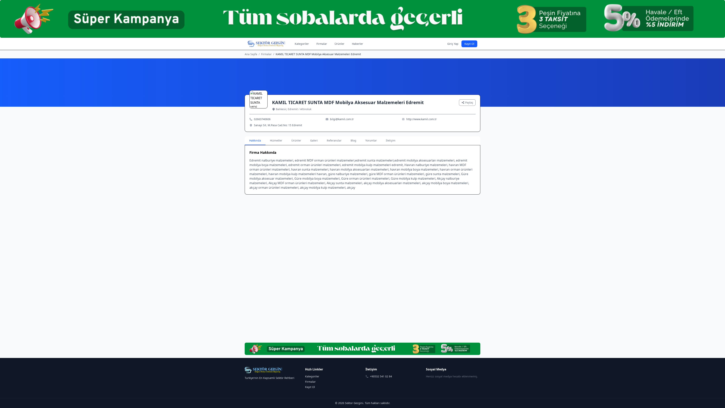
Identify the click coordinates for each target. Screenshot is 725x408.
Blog (353, 140)
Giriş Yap (452, 44)
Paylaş (469, 102)
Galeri (314, 140)
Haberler (357, 44)
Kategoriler (302, 44)
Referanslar (334, 140)
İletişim (390, 140)
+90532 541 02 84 (381, 376)
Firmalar (321, 44)
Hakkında (255, 140)
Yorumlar (371, 140)
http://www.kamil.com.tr (421, 119)
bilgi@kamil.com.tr (342, 119)
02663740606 (262, 119)
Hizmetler (276, 140)
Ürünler (339, 44)
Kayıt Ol (469, 44)
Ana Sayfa (251, 54)
